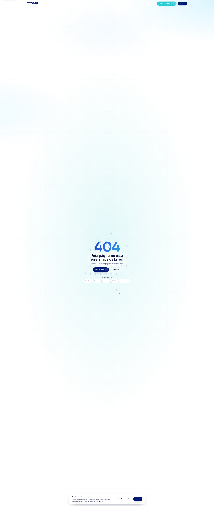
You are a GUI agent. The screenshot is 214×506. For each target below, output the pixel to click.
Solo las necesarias (124, 499)
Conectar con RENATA (167, 3)
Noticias (114, 281)
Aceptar (137, 499)
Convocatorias (124, 281)
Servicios (96, 281)
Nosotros (88, 281)
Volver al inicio (99, 269)
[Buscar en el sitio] (149, 3)
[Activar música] (154, 3)
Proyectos (106, 281)
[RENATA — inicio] (32, 3)
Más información (97, 501)
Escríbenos (115, 269)
